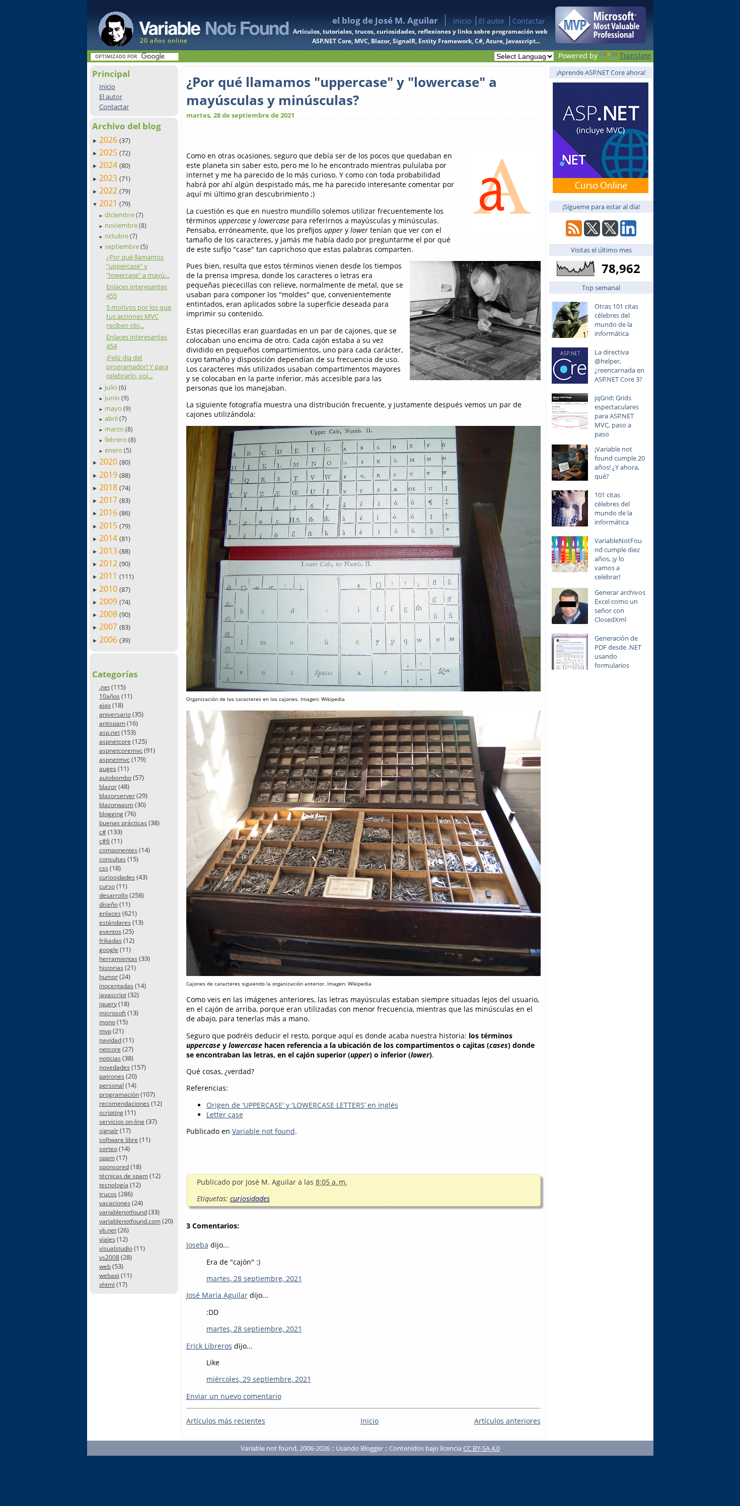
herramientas (118, 958)
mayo (114, 408)
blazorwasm (116, 805)
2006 (109, 639)
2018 (109, 487)
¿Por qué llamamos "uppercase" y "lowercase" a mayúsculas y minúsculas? (341, 91)
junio (113, 397)
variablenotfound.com (130, 1221)
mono (107, 1022)
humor (108, 977)
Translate (635, 55)
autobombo (115, 777)
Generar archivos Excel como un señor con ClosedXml (620, 606)
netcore (110, 1049)
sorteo (108, 1149)
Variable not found (263, 1131)
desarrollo (113, 895)
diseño (108, 904)
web (105, 1266)
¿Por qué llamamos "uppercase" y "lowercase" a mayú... (137, 266)
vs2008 (109, 1257)
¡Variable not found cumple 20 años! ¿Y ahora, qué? (620, 463)
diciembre (120, 214)
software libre (118, 1139)
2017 (109, 499)
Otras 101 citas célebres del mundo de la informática (616, 320)
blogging (111, 814)
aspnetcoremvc (120, 750)
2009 (109, 601)
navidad (110, 1040)
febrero (116, 439)
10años (109, 696)
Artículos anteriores (507, 1421)
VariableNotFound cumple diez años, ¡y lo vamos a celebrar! (618, 558)
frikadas (110, 940)
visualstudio (115, 1248)
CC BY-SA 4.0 (481, 1448)
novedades (114, 1067)
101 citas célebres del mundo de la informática (613, 508)
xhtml (107, 1284)
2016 (109, 512)
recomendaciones (124, 1103)
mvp (105, 1031)
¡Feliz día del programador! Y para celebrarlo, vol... (137, 366)
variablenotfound (123, 1212)
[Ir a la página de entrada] (184, 25)
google (108, 949)
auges (107, 768)
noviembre (122, 225)
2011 (109, 575)
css (103, 868)
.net (104, 687)
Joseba (197, 1245)
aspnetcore (115, 741)
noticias (110, 1058)
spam (107, 1158)
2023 (109, 178)
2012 (109, 563)
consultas (112, 859)
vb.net (107, 1230)
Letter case (224, 1114)
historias (111, 967)
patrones (111, 1076)
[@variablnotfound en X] (610, 233)
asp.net (109, 732)
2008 (109, 613)
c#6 (104, 841)
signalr (108, 1130)
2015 (109, 525)
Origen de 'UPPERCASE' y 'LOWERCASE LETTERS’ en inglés (302, 1105)
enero (114, 450)
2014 (109, 538)
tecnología (113, 1185)
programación (119, 1094)
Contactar (528, 21)
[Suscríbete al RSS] (574, 233)
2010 (109, 588)
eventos (110, 931)
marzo (115, 428)
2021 (109, 203)
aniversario (115, 714)
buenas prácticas (123, 823)
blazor (108, 786)
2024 (109, 164)
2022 (109, 190)
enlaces (110, 913)
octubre (117, 235)
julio (112, 387)
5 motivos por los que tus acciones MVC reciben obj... (138, 316)
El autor (492, 21)
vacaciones (114, 1203)
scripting (111, 1112)
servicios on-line (121, 1121)
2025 (109, 152)
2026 (109, 139)
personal (111, 1085)
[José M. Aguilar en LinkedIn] (628, 233)
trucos (108, 1194)
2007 (109, 626)
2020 (109, 461)
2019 (109, 474)
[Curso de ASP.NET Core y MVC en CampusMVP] (600, 190)
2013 (109, 550)
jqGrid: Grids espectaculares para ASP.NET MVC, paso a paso (617, 415)
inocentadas (116, 986)
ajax (105, 705)
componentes (118, 850)
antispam (112, 723)
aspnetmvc (114, 759)
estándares (115, 922)
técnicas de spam (123, 1176)
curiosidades (117, 877)
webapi (109, 1275)
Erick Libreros (209, 1346)
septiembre (122, 246)
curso (107, 886)
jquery (108, 1004)
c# (102, 832)
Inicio (462, 21)
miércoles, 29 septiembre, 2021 (258, 1379)
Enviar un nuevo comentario (233, 1396)
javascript (112, 995)
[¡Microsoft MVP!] (600, 40)
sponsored (114, 1167)
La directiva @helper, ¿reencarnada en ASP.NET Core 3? (619, 365)
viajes (107, 1239)
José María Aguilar (217, 1295)
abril (112, 418)
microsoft (112, 1013)
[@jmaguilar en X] (592, 233)
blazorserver (117, 796)
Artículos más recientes (225, 1421)
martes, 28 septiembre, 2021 (254, 1278)
